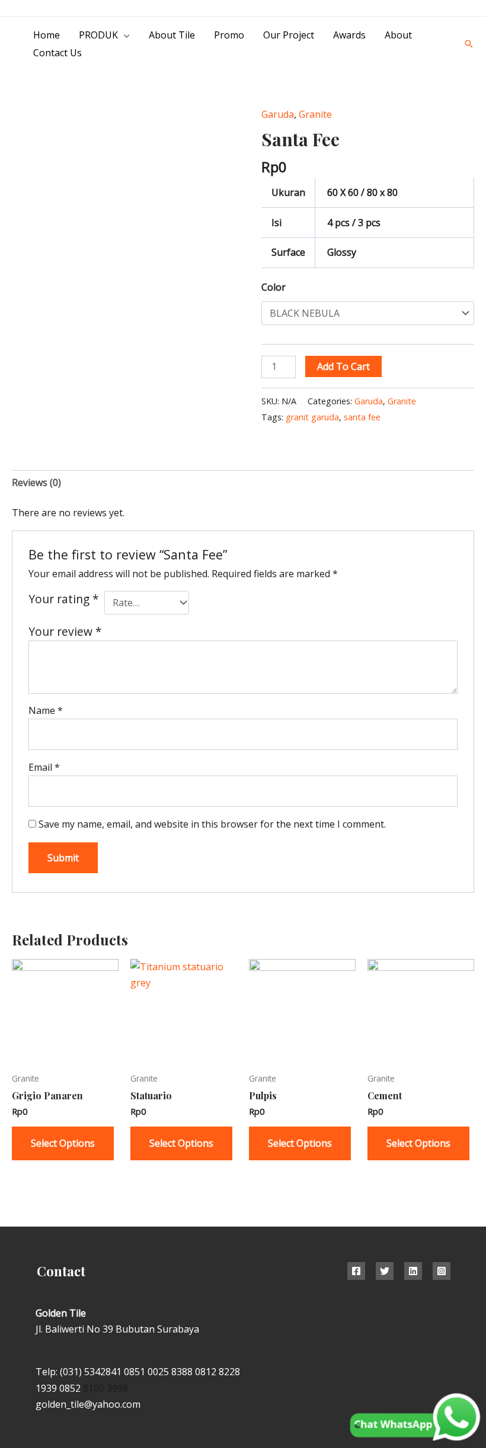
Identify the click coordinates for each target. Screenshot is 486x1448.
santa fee (362, 417)
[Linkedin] (413, 1271)
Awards (349, 34)
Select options (63, 1143)
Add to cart (343, 366)
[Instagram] (443, 8)
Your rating (63, 599)
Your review (65, 631)
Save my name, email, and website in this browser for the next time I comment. (212, 824)
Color (273, 287)
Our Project (288, 34)
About (398, 34)
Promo (229, 34)
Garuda (277, 114)
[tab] (36, 482)
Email (44, 767)
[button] (468, 43)
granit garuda (312, 417)
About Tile (172, 34)
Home (46, 34)
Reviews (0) (36, 482)
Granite (315, 114)
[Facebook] (356, 1271)
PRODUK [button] (98, 34)
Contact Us (57, 52)
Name (45, 710)
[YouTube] (469, 8)
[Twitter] (385, 1271)
